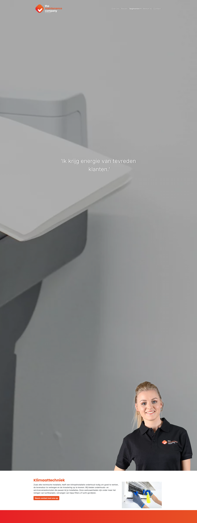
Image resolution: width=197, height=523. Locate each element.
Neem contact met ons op (46, 498)
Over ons (116, 8)
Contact (157, 8)
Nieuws (124, 8)
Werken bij (147, 8)
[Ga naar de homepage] (48, 9)
